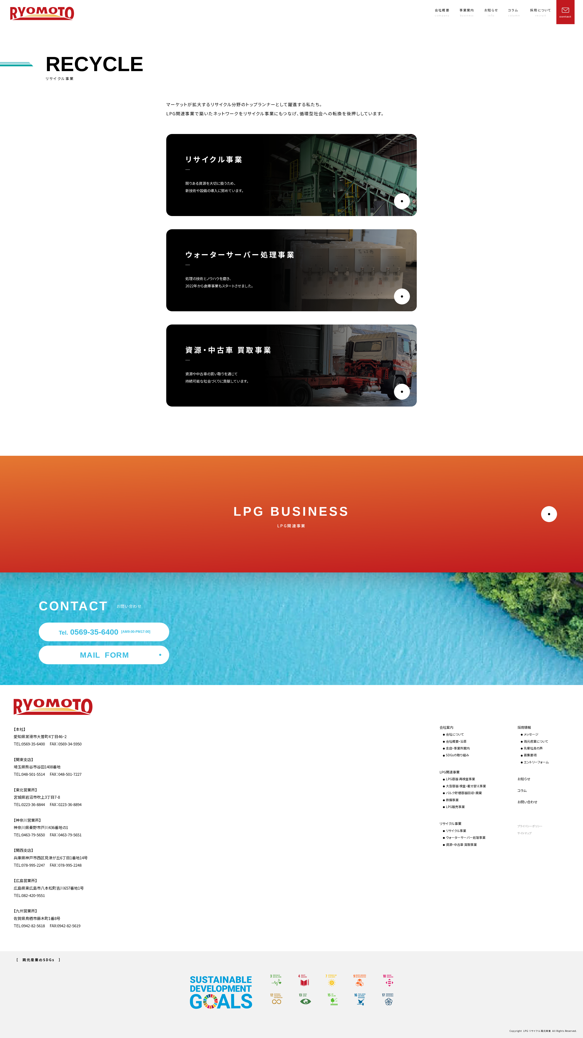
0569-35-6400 (104, 632)
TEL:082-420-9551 (29, 895)
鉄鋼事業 (452, 800)
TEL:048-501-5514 (29, 774)
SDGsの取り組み (457, 755)
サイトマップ (524, 833)
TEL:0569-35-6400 (29, 744)
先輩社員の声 (533, 748)
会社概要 (442, 12)
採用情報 (524, 727)
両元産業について (536, 741)
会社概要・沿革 (456, 741)
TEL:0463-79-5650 (29, 834)
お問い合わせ (527, 801)
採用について (540, 12)
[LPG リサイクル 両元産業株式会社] (60, 707)
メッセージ (531, 734)
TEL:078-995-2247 (29, 865)
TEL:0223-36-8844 (29, 804)
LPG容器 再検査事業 (460, 779)
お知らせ (491, 12)
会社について (455, 734)
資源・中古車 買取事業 (461, 844)
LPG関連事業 (450, 772)
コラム (514, 12)
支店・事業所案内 (458, 748)
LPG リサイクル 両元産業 (537, 1031)
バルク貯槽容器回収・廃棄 (464, 793)
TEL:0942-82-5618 (29, 925)
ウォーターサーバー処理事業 (466, 837)
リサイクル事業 (450, 823)
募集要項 (530, 755)
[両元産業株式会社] (42, 13)
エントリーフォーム (536, 762)
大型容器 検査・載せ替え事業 (466, 786)
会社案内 (446, 727)
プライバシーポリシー (529, 826)
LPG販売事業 (455, 806)
